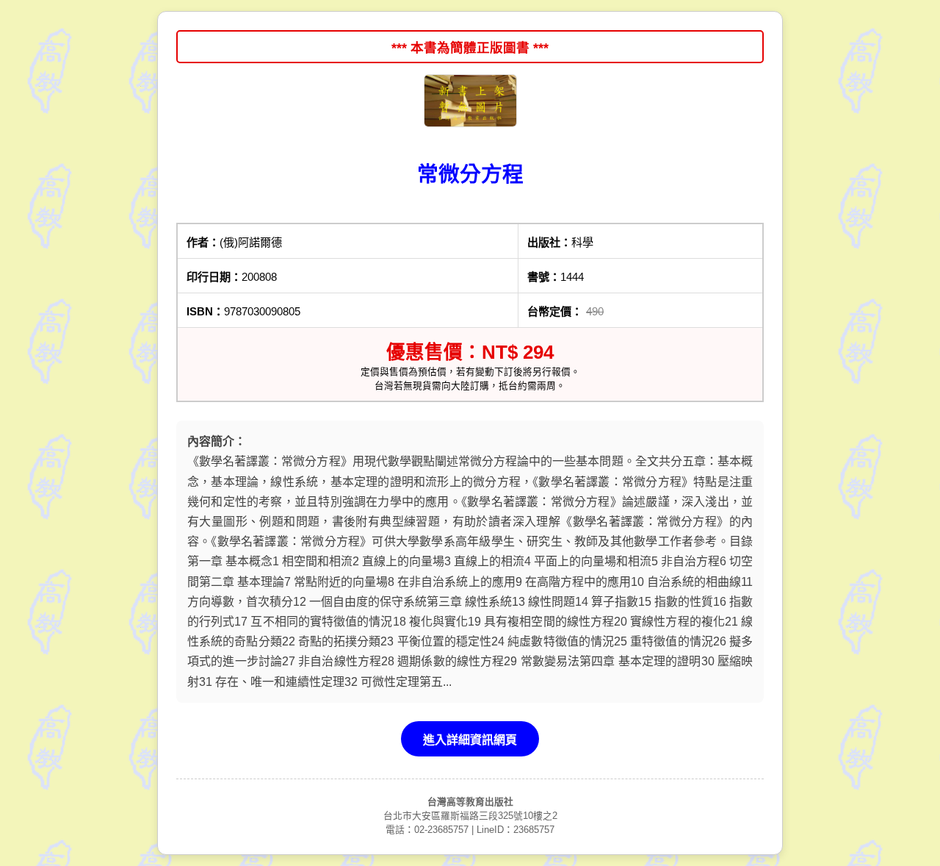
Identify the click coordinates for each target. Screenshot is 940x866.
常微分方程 (470, 174)
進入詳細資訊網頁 (470, 740)
